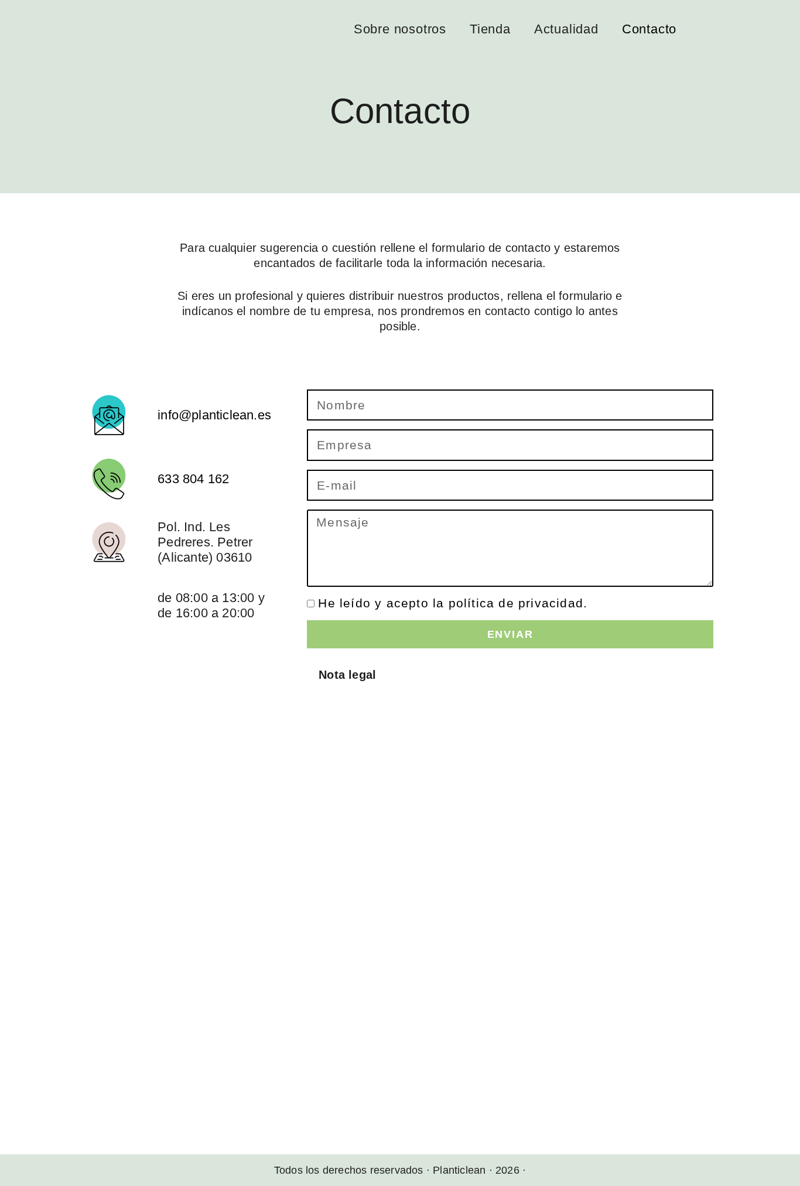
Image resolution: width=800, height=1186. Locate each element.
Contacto (649, 29)
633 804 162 (193, 478)
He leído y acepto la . (452, 603)
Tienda (490, 29)
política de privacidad (516, 603)
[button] (513, 674)
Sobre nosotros (400, 29)
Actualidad (566, 29)
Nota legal (347, 674)
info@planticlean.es (214, 415)
